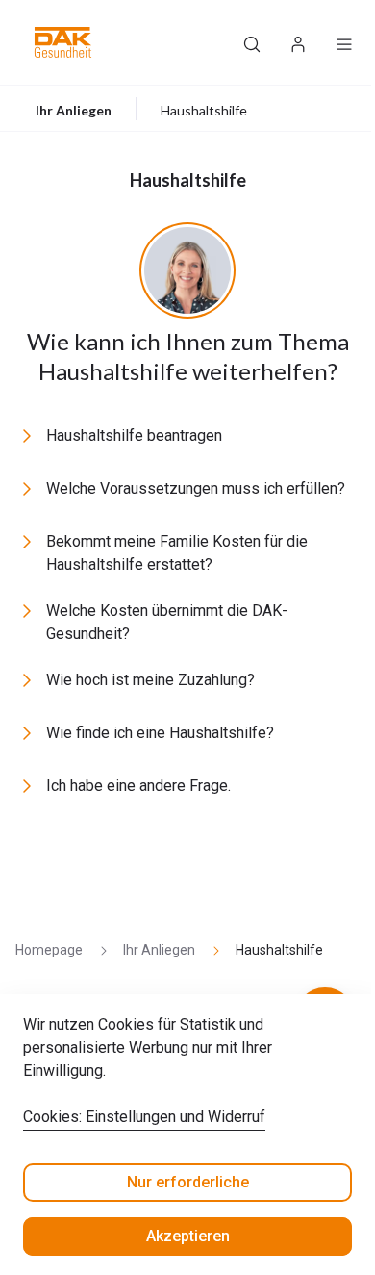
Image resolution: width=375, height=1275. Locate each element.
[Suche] (252, 42)
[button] (63, 42)
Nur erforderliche (188, 1182)
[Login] (298, 42)
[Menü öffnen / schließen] (344, 42)
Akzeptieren (188, 1236)
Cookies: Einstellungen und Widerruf (144, 1117)
